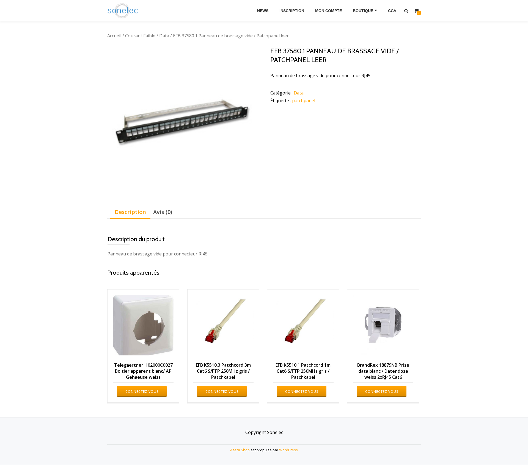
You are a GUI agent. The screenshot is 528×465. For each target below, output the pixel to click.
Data (164, 36)
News (262, 11)
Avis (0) (162, 212)
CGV (392, 11)
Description (130, 212)
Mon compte (328, 11)
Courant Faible (140, 36)
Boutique (363, 11)
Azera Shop (240, 449)
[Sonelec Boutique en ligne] (123, 10)
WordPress (288, 449)
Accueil (114, 36)
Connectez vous (141, 391)
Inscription (291, 11)
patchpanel (303, 101)
